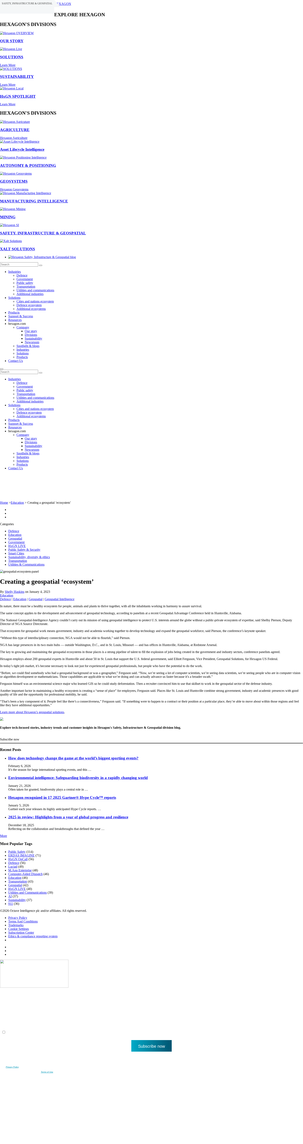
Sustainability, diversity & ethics (29, 557)
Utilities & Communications (26, 564)
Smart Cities (16, 553)
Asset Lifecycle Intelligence (22, 149)
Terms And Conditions (23, 921)
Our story (31, 331)
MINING (7, 217)
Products (14, 312)
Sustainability (33, 338)
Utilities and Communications (27, 892)
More (3, 836)
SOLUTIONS (11, 57)
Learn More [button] (7, 65)
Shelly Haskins (14, 591)
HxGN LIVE (17, 546)
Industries (14, 271)
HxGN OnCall (18, 859)
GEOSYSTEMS (14, 181)
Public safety (24, 283)
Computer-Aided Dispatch (25, 874)
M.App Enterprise (20, 870)
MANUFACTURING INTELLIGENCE (34, 201)
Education (17, 502)
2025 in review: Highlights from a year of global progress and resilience (68, 817)
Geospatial (15, 538)
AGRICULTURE (14, 130)
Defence (21, 275)
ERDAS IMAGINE (21, 855)
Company (22, 327)
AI (10, 896)
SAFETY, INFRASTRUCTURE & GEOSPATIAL (43, 233)
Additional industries (29, 294)
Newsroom (32, 342)
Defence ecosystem (29, 305)
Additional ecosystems (31, 309)
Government (24, 279)
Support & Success (20, 316)
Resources (15, 320)
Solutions (14, 297)
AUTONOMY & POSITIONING (28, 165)
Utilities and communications (35, 290)
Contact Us (15, 361)
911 (10, 903)
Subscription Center (21, 932)
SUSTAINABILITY (17, 76)
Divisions (31, 335)
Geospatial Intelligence (59, 599)
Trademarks (15, 925)
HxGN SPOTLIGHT (18, 96)
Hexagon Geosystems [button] (14, 189)
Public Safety (17, 851)
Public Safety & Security (24, 549)
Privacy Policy (17, 917)
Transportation (25, 286)
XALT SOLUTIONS (17, 249)
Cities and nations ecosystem (35, 301)
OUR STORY (11, 41)
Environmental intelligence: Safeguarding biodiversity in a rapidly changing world (78, 778)
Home (4, 502)
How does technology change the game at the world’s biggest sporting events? (73, 758)
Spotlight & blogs (27, 346)
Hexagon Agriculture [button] (13, 138)
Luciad (12, 866)
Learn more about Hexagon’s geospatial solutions (32, 712)
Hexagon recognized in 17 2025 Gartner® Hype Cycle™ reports (62, 797)
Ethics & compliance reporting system (33, 936)
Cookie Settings (18, 929)
